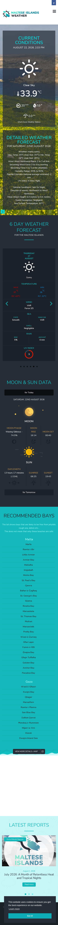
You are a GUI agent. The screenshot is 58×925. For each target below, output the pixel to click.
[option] (29, 304)
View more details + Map (26, 751)
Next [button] (51, 304)
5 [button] (34, 366)
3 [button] (27, 366)
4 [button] (30, 366)
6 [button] (37, 366)
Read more (29, 884)
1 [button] (21, 366)
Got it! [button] (30, 916)
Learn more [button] (14, 909)
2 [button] (24, 366)
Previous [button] (6, 304)
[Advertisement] (29, 786)
